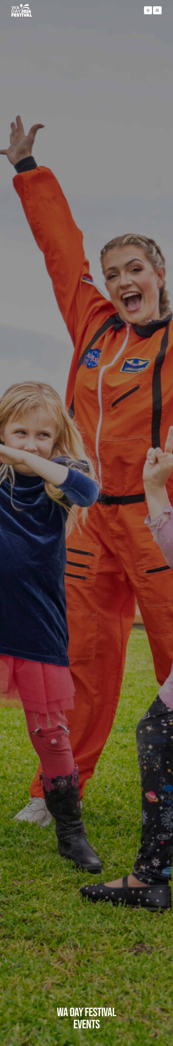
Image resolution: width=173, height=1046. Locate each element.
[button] (157, 10)
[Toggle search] (148, 10)
